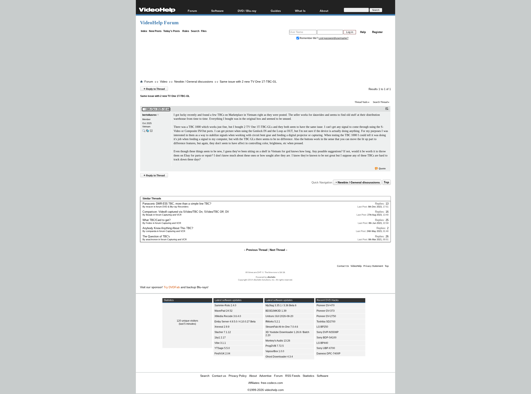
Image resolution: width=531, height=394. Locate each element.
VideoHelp (356, 266)
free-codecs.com (272, 382)
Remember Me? (309, 38)
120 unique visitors (187, 320)
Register (377, 32)
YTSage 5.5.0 (222, 348)
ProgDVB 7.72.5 (275, 345)
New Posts (155, 31)
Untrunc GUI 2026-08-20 (279, 316)
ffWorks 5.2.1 (273, 321)
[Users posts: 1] (143, 131)
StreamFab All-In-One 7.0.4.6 (282, 326)
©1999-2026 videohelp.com (265, 390)
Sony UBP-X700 (326, 348)
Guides (276, 11)
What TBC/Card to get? (156, 220)
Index (144, 31)
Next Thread (277, 249)
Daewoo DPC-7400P (328, 353)
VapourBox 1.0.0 (275, 351)
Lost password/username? (333, 38)
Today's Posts (171, 31)
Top (386, 182)
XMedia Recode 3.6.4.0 (227, 316)
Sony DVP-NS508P (328, 332)
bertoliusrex (149, 114)
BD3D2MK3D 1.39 (276, 310)
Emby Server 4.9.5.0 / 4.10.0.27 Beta (235, 321)
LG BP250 (322, 326)
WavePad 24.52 (223, 310)
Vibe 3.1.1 (220, 343)
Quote (382, 168)
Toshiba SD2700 (326, 321)
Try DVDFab (172, 287)
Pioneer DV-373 (326, 310)
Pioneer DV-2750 (326, 316)
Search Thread (380, 102)
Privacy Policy (238, 375)
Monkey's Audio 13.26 (278, 340)
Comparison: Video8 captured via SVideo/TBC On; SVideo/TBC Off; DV (185, 211)
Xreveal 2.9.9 (221, 326)
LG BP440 (322, 343)
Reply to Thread (154, 88)
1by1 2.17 (220, 337)
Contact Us (343, 266)
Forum (192, 11)
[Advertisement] (265, 60)
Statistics (308, 375)
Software (217, 11)
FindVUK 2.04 (222, 353)
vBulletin (271, 277)
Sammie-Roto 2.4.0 (225, 305)
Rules (185, 31)
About (253, 375)
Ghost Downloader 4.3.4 (279, 356)
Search (195, 31)
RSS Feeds (292, 375)
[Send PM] (151, 131)
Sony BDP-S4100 (326, 337)
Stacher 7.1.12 (222, 332)
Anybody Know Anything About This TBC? (167, 228)
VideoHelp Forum (159, 22)
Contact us (219, 375)
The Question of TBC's (156, 236)
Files (204, 31)
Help (363, 32)
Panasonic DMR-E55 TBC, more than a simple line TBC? (176, 203)
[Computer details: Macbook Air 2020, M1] (147, 131)
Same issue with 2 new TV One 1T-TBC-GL (248, 81)
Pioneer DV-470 (326, 305)
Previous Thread (256, 249)
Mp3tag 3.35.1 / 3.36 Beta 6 (281, 305)
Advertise (265, 375)
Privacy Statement (373, 266)
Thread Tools (361, 102)
